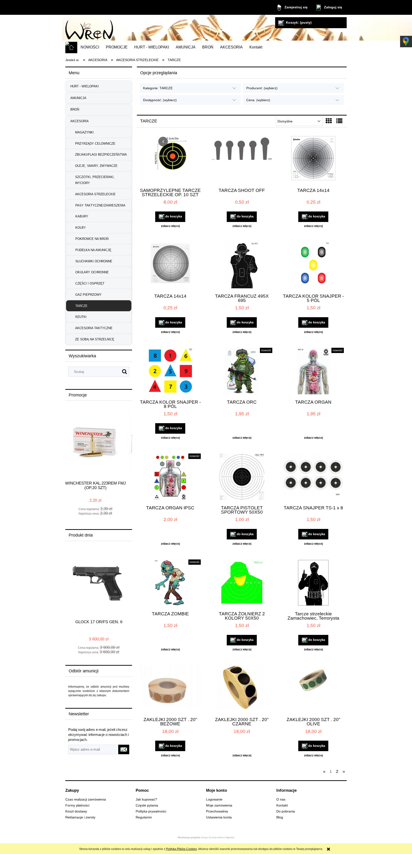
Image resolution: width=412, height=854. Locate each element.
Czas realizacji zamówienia (85, 799)
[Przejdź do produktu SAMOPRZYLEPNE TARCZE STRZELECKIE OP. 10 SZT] (170, 160)
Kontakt (282, 805)
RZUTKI (81, 317)
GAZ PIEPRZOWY (88, 294)
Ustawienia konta (219, 817)
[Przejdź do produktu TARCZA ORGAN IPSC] (170, 477)
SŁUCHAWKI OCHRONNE (93, 261)
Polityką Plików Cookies (181, 849)
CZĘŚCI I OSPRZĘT (89, 283)
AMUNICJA (78, 98)
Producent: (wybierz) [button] (262, 88)
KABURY (81, 216)
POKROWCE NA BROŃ (91, 239)
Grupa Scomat (198, 837)
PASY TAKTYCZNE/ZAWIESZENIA (100, 205)
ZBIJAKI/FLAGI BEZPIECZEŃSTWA (101, 154)
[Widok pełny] (339, 121)
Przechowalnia (217, 811)
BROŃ (74, 109)
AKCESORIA (79, 121)
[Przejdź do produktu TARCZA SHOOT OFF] (241, 160)
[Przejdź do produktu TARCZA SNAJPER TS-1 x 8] (313, 477)
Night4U (230, 837)
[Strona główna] (89, 28)
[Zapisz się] (123, 749)
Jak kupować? (146, 799)
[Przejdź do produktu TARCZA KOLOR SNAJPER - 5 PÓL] (313, 266)
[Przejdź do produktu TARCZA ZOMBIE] (170, 583)
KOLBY (80, 227)
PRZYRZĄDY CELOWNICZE (95, 143)
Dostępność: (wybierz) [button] (160, 100)
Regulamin (144, 817)
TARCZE (81, 306)
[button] (170, 226)
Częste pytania (147, 805)
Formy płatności (77, 805)
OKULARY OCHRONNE (92, 272)
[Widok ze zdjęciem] (329, 121)
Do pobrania (285, 811)
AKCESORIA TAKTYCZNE (94, 328)
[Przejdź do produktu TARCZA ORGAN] (313, 371)
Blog (279, 817)
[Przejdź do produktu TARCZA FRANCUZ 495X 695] (241, 266)
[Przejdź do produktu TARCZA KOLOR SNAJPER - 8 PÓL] (170, 371)
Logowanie (214, 799)
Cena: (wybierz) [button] (258, 100)
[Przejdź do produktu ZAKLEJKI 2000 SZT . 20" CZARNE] (241, 689)
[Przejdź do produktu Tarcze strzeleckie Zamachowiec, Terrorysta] (313, 583)
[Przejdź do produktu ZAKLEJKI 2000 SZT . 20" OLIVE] (313, 689)
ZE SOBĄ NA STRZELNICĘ (94, 339)
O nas (280, 799)
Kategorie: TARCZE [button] (158, 88)
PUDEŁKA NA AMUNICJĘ (93, 250)
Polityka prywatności (151, 811)
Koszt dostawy (76, 811)
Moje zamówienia (219, 805)
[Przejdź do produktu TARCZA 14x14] (313, 160)
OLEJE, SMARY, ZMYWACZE (96, 166)
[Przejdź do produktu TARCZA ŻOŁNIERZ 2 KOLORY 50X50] (241, 583)
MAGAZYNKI (84, 132)
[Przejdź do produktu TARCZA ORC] (241, 371)
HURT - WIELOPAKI (84, 86)
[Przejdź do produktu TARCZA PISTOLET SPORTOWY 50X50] (241, 477)
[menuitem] (90, 47)
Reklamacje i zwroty (80, 817)
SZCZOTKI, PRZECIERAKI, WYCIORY (94, 180)
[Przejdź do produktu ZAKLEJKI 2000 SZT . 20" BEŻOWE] (170, 689)
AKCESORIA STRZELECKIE (95, 194)
